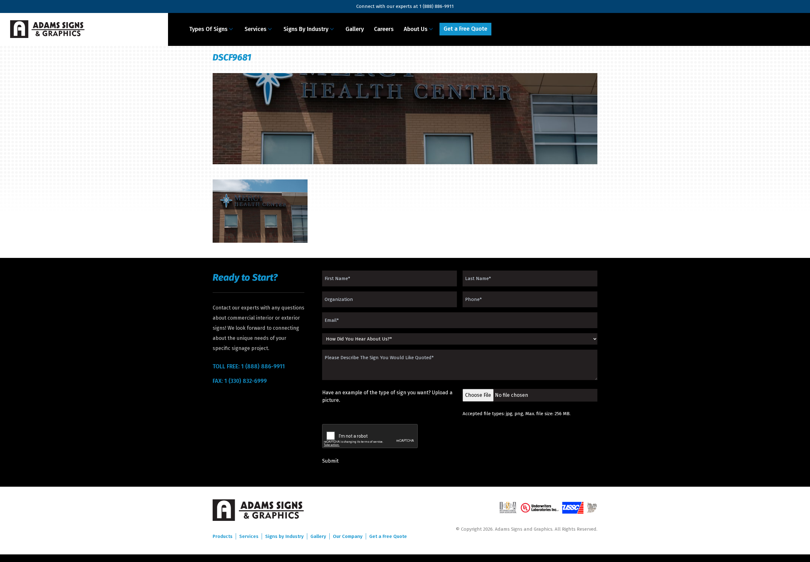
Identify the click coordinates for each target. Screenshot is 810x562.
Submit (330, 461)
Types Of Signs (208, 29)
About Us (415, 29)
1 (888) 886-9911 (436, 6)
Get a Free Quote (465, 28)
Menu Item (510, 29)
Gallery (355, 29)
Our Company (348, 536)
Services (255, 29)
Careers (384, 29)
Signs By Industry (306, 29)
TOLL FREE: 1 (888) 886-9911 (249, 366)
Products (223, 536)
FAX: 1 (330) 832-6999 (240, 381)
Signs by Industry (284, 536)
